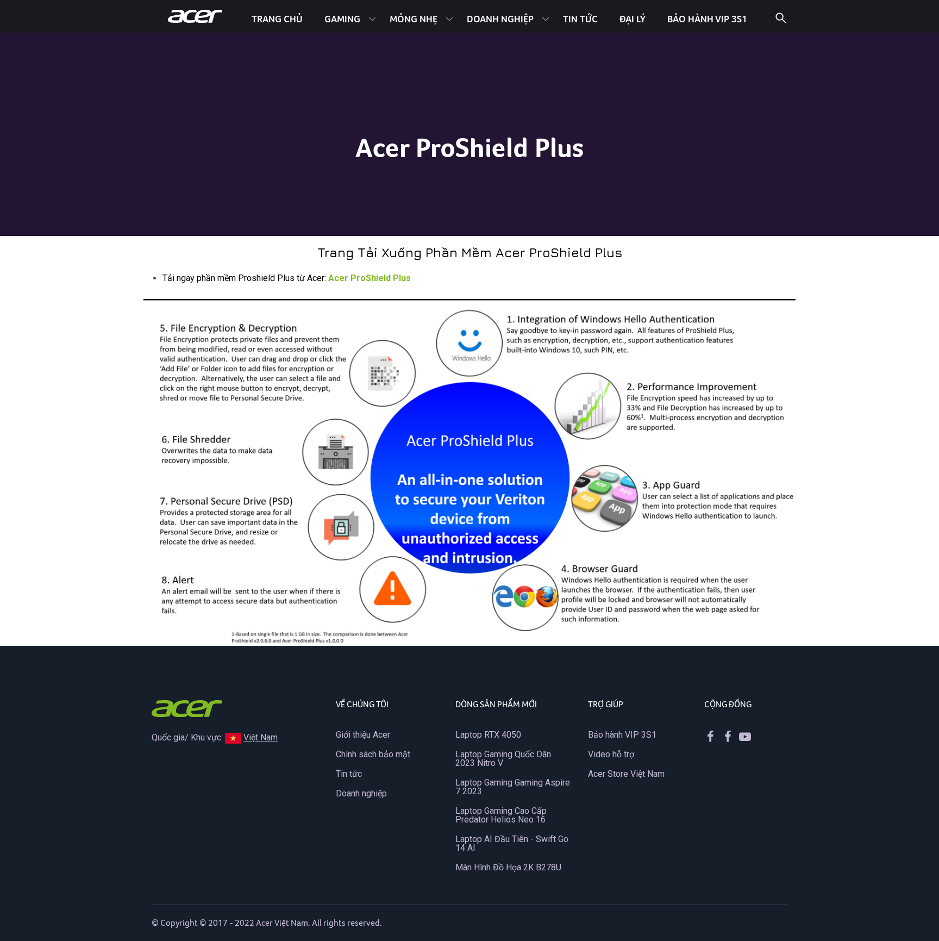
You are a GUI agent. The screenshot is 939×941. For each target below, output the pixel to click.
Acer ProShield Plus (369, 278)
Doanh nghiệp (500, 18)
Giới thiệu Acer (363, 735)
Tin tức (580, 18)
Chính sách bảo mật (373, 754)
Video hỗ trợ (611, 754)
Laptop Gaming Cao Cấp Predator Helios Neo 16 (501, 815)
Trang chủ (277, 18)
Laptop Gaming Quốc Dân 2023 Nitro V (503, 758)
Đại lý (632, 18)
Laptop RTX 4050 (488, 735)
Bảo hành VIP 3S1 (622, 735)
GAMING (342, 18)
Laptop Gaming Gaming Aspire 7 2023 (512, 786)
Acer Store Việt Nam (626, 774)
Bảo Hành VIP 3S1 (707, 18)
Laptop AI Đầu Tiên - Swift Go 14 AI (511, 843)
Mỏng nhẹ (413, 18)
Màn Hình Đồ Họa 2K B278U (508, 867)
